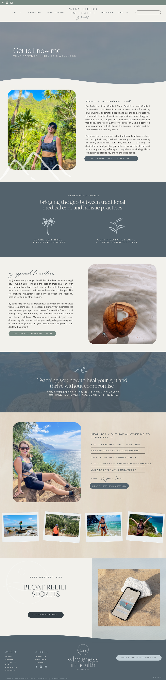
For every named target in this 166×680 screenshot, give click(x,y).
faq (7, 665)
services (11, 662)
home (8, 657)
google (40, 662)
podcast (40, 659)
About (9, 659)
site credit (158, 677)
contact (40, 657)
